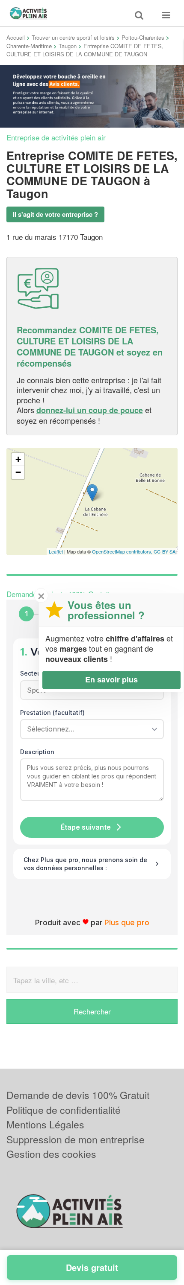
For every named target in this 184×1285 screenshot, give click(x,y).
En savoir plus (111, 679)
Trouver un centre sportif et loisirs (73, 37)
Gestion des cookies (51, 1154)
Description (37, 751)
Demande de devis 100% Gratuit (77, 1095)
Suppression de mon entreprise (75, 1139)
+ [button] (18, 459)
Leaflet (56, 551)
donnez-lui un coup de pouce (89, 410)
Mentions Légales (45, 1124)
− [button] (18, 472)
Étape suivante (86, 827)
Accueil (15, 37)
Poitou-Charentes (143, 37)
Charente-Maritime (29, 46)
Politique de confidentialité (63, 1110)
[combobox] (89, 729)
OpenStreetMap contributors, (123, 551)
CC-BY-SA (164, 551)
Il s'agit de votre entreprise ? (55, 214)
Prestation (52, 712)
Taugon (68, 46)
